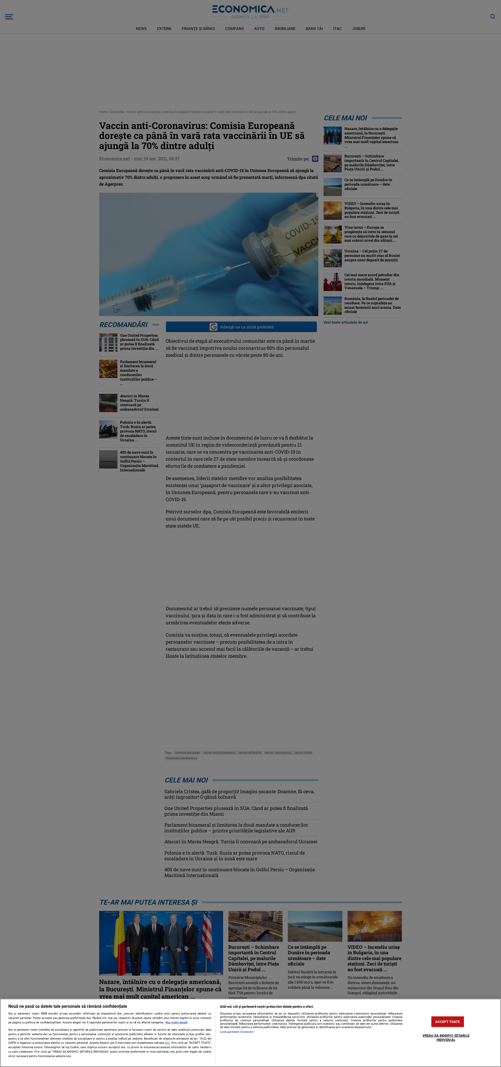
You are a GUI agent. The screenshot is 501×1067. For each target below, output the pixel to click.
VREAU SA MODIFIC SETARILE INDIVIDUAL (445, 1038)
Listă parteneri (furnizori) (237, 1032)
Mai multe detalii (176, 1022)
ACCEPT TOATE (447, 1022)
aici (167, 1043)
